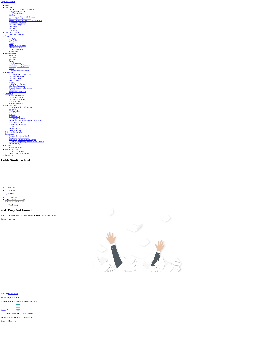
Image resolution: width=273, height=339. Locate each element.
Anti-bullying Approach (17, 119)
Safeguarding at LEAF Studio (19, 136)
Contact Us (9, 155)
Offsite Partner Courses (17, 84)
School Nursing (14, 143)
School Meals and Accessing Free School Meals (25, 120)
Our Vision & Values (16, 13)
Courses (12, 82)
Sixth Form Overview (16, 76)
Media (11, 69)
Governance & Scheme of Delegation (22, 17)
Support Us (13, 26)
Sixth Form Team (15, 78)
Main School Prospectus (17, 23)
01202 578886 (13, 294)
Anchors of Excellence (17, 151)
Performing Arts (10, 53)
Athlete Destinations (16, 49)
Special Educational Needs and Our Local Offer (25, 21)
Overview (12, 38)
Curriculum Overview (16, 96)
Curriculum (9, 94)
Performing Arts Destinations (19, 67)
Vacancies (8, 145)
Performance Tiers (15, 48)
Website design (6, 317)
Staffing (12, 15)
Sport (7, 36)
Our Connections (15, 63)
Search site (4, 321)
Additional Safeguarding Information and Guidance (26, 142)
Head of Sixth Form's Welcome (19, 74)
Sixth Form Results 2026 (17, 92)
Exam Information (15, 122)
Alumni (12, 126)
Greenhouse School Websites (23, 317)
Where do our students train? (19, 71)
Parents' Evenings (15, 128)
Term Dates (13, 113)
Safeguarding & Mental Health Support (22, 140)
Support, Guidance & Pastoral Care (21, 88)
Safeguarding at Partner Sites (19, 138)
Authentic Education (12, 149)
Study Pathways (14, 80)
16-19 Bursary (14, 90)
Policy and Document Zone (14, 132)
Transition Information (16, 34)
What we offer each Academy (19, 153)
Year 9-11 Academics (16, 97)
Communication (14, 117)
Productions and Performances (19, 65)
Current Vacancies (15, 147)
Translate (21, 201)
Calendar (12, 115)
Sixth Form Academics (17, 99)
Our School (9, 7)
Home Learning (14, 101)
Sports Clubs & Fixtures (17, 46)
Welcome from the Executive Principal (22, 9)
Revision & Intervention (17, 124)
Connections (13, 51)
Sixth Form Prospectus (17, 24)
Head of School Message (17, 11)
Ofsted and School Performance (20, 19)
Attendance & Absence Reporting (20, 107)
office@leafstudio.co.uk (13, 297)
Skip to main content (8, 2)
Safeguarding (9, 134)
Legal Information (28, 313)
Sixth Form (13, 42)
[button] (6, 186)
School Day (13, 109)
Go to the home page (8, 219)
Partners (12, 28)
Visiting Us (13, 30)
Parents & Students (11, 105)
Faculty (11, 44)
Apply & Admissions (12, 32)
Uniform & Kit (14, 111)
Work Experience (15, 130)
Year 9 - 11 (13, 40)
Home (7, 5)
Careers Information (16, 103)
